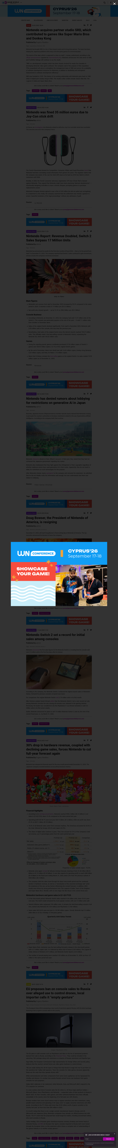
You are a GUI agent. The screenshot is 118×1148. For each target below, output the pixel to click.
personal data (90, 1144)
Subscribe (108, 1139)
